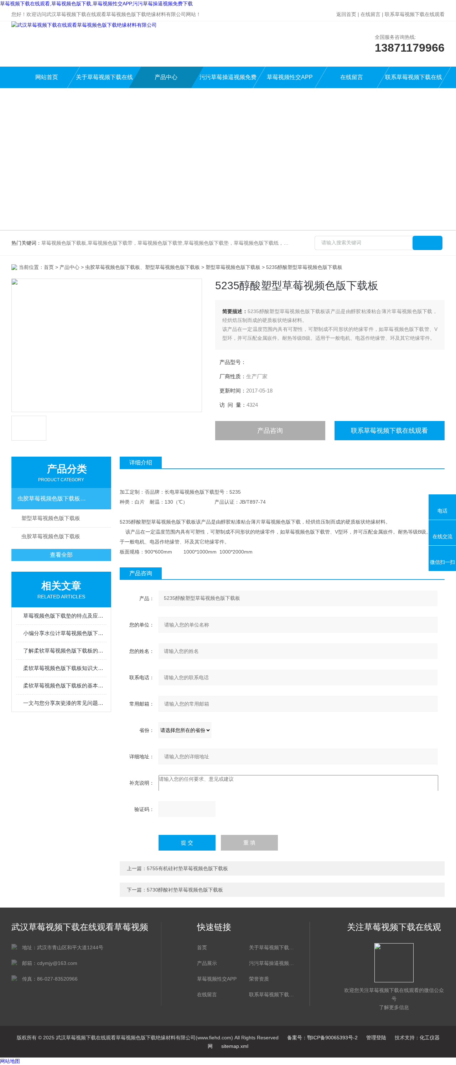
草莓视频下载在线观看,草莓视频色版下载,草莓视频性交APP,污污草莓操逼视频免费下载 (96, 3)
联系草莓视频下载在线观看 (415, 14)
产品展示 (207, 963)
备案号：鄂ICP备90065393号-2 (322, 1037)
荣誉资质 (259, 979)
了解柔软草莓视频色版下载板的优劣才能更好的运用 (65, 651)
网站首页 (46, 77)
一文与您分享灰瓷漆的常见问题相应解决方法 (65, 703)
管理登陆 (376, 1037)
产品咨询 (270, 430)
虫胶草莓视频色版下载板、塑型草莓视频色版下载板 (142, 267)
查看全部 (61, 555)
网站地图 (10, 1061)
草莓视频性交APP (290, 77)
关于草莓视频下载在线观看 (104, 81)
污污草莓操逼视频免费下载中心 (228, 81)
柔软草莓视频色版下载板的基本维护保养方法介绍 (65, 685)
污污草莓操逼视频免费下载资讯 (271, 963)
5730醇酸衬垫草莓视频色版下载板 (185, 890)
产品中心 (166, 77)
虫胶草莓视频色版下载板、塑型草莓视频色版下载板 (54, 498)
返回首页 (346, 14)
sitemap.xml (234, 1046)
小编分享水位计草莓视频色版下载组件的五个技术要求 (65, 633)
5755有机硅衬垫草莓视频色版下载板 (187, 868)
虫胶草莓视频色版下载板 (50, 536)
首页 (49, 267)
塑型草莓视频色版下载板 (233, 267)
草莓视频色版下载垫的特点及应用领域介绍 (65, 616)
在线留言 (370, 14)
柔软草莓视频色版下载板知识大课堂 (65, 668)
